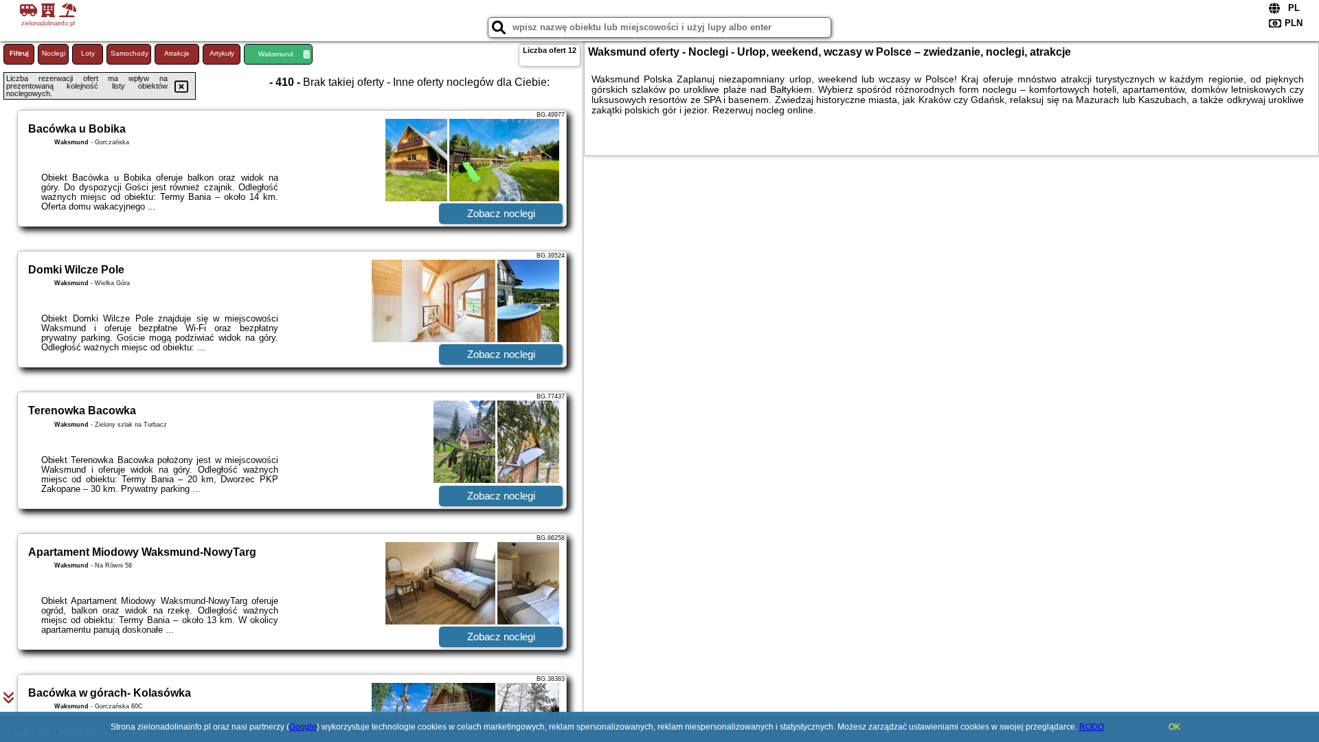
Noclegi (53, 53)
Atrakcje (177, 53)
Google (303, 727)
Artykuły (222, 53)
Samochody (129, 53)
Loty (88, 53)
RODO (1091, 727)
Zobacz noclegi (501, 213)
